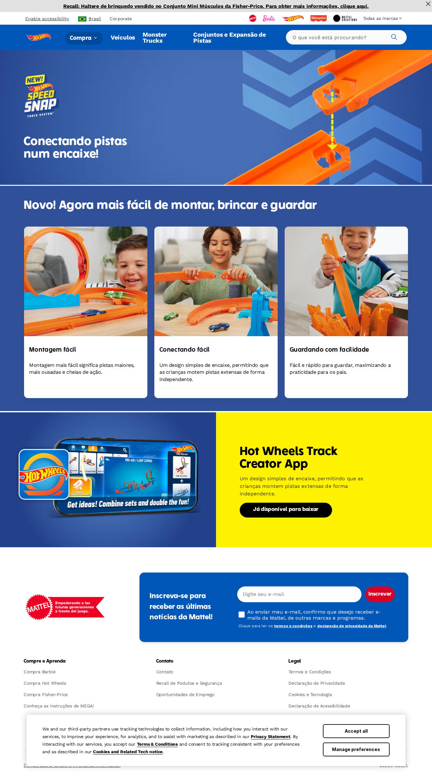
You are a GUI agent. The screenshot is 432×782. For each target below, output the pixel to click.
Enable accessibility (47, 18)
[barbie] (269, 18)
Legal (294, 661)
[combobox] (346, 37)
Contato (165, 661)
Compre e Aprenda (44, 661)
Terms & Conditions (157, 744)
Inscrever (380, 594)
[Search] (393, 36)
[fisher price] (319, 18)
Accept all (356, 731)
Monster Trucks (155, 37)
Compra (81, 38)
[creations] (345, 18)
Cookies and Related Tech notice (128, 751)
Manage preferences (356, 749)
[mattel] (253, 18)
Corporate (121, 18)
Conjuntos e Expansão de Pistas (229, 37)
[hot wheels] (293, 18)
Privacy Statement (270, 736)
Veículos (123, 37)
